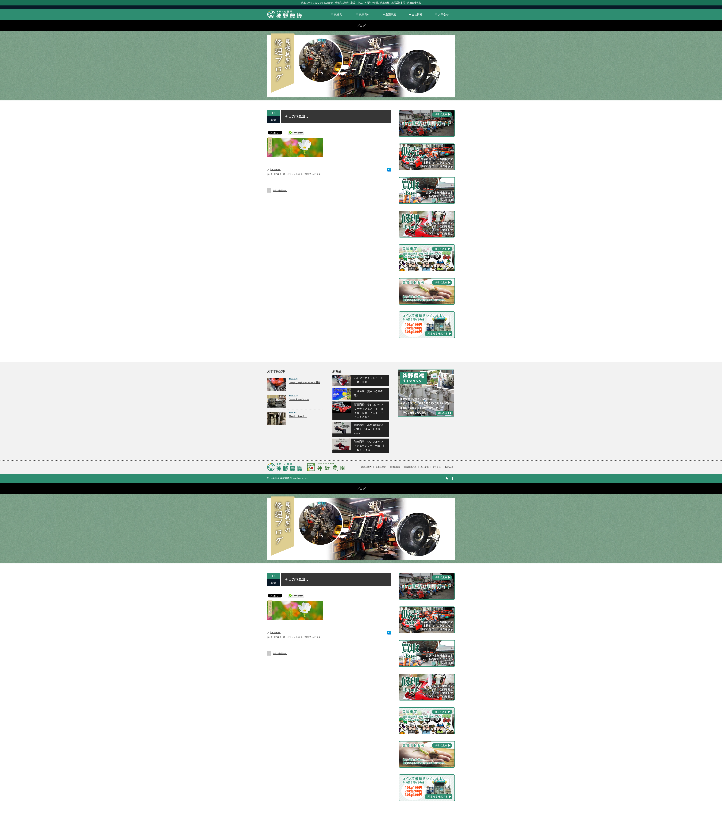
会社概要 (424, 467)
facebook (452, 478)
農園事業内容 (410, 467)
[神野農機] (284, 18)
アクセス (437, 467)
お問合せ (443, 14)
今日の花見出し (280, 190)
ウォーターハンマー (299, 399)
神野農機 (284, 478)
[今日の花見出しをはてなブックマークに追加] (389, 170)
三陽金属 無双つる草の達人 (368, 393)
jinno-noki (275, 169)
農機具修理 (395, 467)
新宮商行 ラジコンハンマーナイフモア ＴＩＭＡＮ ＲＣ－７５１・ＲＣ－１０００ (368, 411)
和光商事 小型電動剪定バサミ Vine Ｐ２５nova (368, 429)
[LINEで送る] (296, 132)
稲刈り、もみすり (298, 416)
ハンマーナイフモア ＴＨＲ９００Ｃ (368, 379)
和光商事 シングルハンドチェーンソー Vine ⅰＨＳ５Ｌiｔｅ (369, 446)
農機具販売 (366, 467)
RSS (446, 478)
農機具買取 (380, 467)
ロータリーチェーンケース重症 (304, 382)
